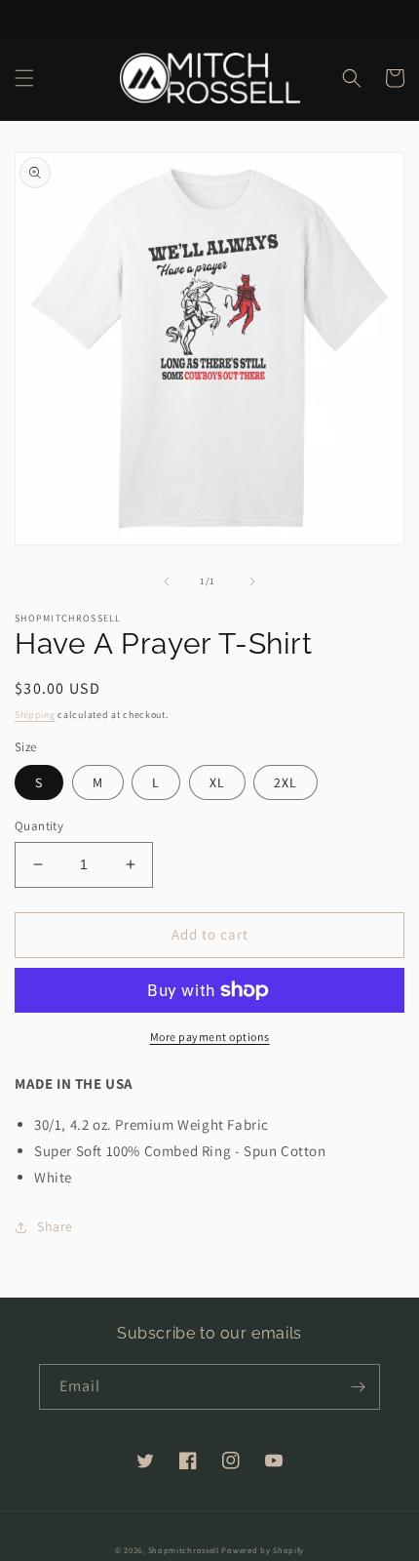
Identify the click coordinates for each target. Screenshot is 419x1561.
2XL (285, 782)
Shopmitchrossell (183, 1549)
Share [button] (55, 1226)
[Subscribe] (357, 1387)
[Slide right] (252, 581)
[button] (24, 78)
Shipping (35, 714)
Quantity (39, 826)
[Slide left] (166, 581)
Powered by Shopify (262, 1549)
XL (217, 782)
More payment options (210, 1036)
